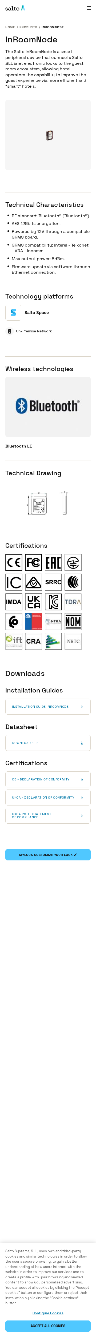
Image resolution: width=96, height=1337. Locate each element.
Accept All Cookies (48, 1326)
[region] (48, 1290)
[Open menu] (88, 8)
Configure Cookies (48, 1313)
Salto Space (37, 312)
